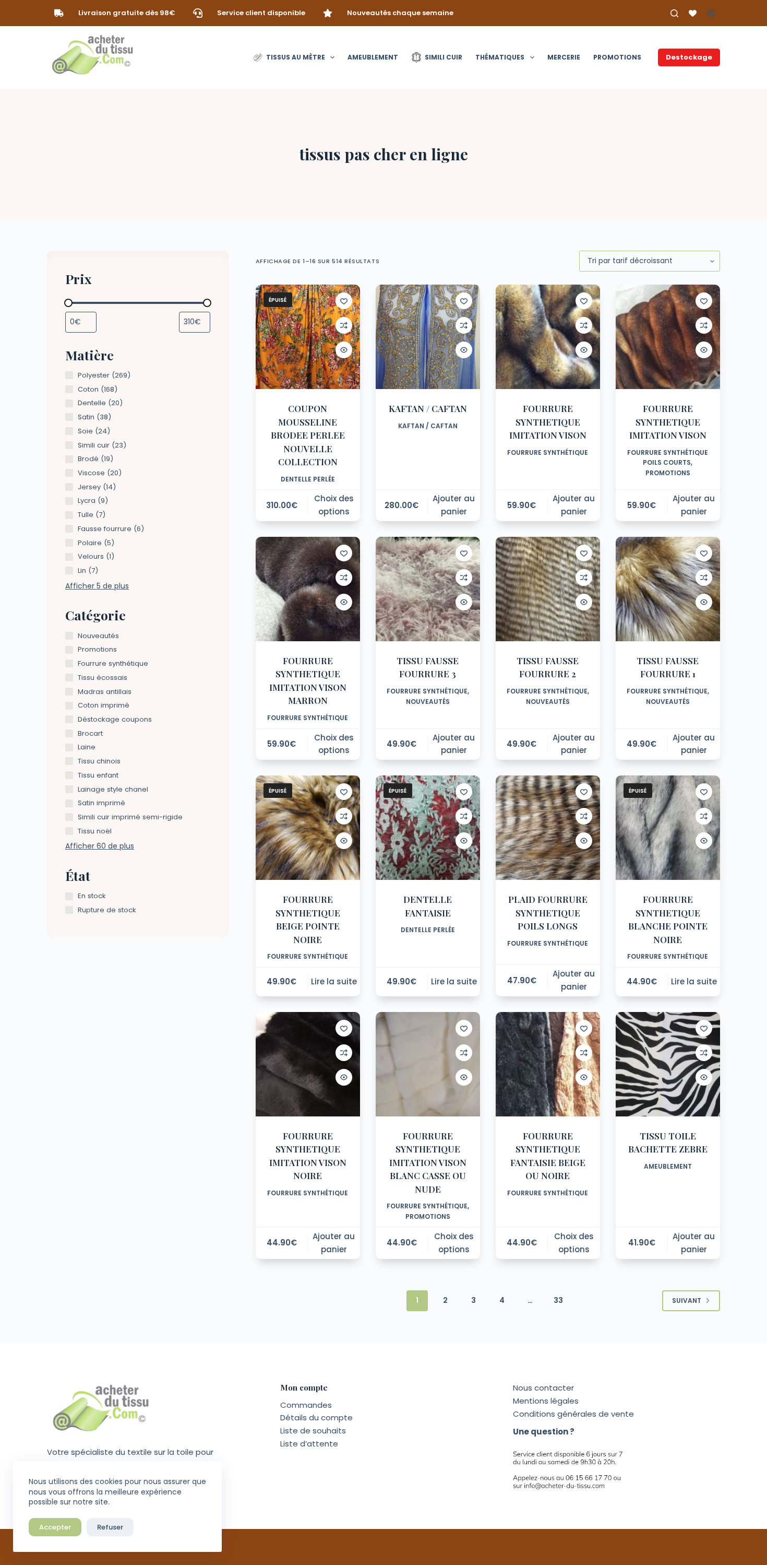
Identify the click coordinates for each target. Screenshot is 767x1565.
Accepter (55, 1527)
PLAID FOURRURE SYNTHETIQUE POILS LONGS (548, 912)
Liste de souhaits (313, 1430)
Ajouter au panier (454, 505)
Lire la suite (334, 981)
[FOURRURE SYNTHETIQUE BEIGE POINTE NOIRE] (308, 827)
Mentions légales (546, 1400)
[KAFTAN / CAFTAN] (428, 337)
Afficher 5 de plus (97, 586)
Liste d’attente (309, 1443)
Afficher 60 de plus (99, 846)
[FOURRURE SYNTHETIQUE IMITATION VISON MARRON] (308, 589)
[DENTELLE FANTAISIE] (428, 827)
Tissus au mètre (295, 57)
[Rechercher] (674, 13)
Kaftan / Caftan (428, 425)
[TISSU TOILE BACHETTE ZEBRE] (668, 1064)
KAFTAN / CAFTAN (428, 408)
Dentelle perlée (308, 479)
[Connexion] (711, 13)
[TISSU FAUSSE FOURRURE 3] (428, 589)
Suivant (686, 1300)
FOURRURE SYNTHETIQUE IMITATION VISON (547, 422)
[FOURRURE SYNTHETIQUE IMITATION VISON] (548, 337)
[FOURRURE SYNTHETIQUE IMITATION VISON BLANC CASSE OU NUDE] (428, 1064)
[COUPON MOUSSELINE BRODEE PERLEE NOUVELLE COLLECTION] (308, 337)
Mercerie (563, 57)
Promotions (617, 57)
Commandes (306, 1404)
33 (558, 1300)
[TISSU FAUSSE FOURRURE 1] (668, 589)
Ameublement (372, 57)
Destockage (689, 57)
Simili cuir (443, 57)
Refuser (110, 1527)
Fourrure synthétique (547, 452)
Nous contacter (543, 1387)
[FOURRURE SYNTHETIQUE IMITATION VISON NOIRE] (308, 1064)
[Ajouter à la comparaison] (343, 325)
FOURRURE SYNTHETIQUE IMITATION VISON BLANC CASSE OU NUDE (427, 1162)
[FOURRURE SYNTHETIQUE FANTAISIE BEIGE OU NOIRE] (548, 1064)
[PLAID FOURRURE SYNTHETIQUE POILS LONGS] (548, 827)
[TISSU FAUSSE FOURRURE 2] (548, 589)
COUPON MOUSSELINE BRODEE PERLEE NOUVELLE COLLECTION (308, 435)
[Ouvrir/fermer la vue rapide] (343, 350)
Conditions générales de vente (573, 1413)
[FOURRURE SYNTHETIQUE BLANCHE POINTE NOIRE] (668, 827)
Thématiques (499, 57)
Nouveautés (428, 701)
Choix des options (334, 505)
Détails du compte (316, 1417)
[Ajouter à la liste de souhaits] (343, 300)
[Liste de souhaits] (693, 13)
